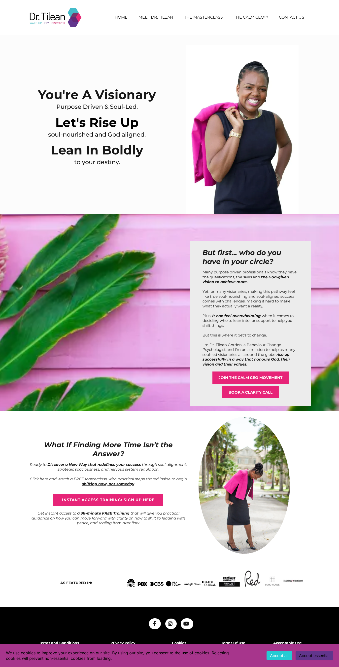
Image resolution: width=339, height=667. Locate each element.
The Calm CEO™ (251, 17)
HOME (121, 17)
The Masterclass (203, 17)
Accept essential (314, 655)
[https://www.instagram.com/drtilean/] (171, 624)
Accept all (279, 655)
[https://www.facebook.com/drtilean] (155, 623)
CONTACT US (291, 17)
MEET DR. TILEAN (155, 17)
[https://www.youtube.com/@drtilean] (187, 623)
